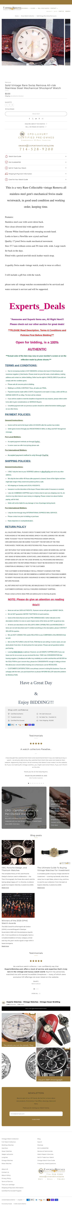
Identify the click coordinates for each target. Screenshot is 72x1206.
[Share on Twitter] (36, 119)
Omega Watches (7, 1160)
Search (67, 11)
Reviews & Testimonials (45, 1151)
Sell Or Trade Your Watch (45, 1157)
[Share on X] (33, 119)
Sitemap (40, 1145)
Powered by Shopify (7, 1203)
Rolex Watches (6, 1163)
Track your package (8, 1184)
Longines (5, 1157)
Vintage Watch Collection (10, 1139)
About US (5, 1169)
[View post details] (19, 1030)
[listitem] (36, 2)
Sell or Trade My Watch (35, 127)
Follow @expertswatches (36, 1008)
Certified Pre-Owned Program (11, 1191)
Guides (33, 8)
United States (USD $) (8, 1199)
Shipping (7, 96)
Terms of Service (7, 1181)
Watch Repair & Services (45, 1154)
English (48, 11)
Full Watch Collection (9, 1142)
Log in (55, 11)
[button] (28, 783)
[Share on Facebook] (29, 119)
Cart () (61, 11)
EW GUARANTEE (42, 1148)
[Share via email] (43, 119)
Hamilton (5, 1148)
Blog (39, 1139)
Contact (53, 8)
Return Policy (6, 1175)
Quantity (8, 102)
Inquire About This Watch (35, 124)
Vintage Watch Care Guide (46, 1160)
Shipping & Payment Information (12, 1188)
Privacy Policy (6, 1178)
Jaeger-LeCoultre (7, 1154)
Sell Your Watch (43, 8)
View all (35, 993)
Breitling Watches (8, 1145)
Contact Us (5, 1172)
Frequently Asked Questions (46, 1163)
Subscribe (36, 1119)
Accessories (24, 8)
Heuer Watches (7, 1151)
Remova (8, 82)
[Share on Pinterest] (39, 119)
